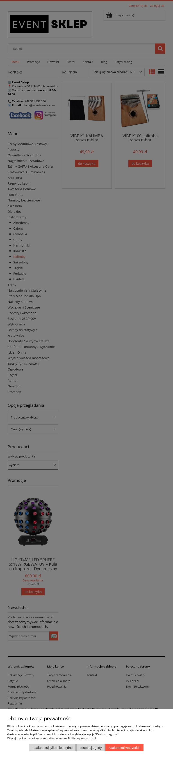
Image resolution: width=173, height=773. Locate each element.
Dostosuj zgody (91, 748)
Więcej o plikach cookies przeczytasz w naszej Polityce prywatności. (51, 738)
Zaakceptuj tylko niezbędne (53, 748)
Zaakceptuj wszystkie (124, 748)
